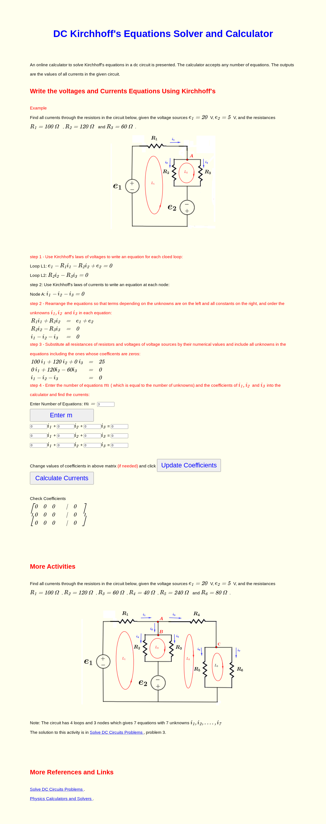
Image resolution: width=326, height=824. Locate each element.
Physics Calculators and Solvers (61, 798)
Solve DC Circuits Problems (117, 732)
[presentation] (199, 117)
